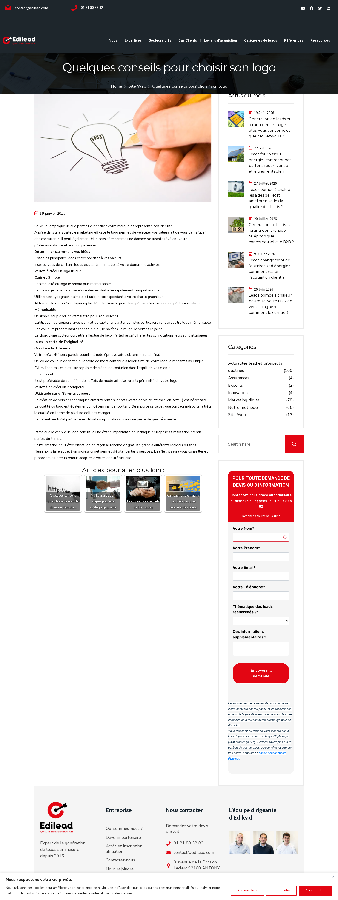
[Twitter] (320, 8)
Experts (235, 385)
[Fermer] (333, 876)
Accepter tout (315, 890)
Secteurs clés (160, 40)
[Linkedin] (328, 8)
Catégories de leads (260, 40)
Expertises (133, 40)
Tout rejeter (281, 890)
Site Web (137, 86)
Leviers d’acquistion (220, 40)
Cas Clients (187, 40)
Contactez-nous (120, 860)
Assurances (238, 378)
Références (293, 40)
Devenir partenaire (123, 837)
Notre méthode (243, 407)
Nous (113, 40)
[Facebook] (311, 8)
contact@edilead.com (31, 8)
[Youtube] (303, 8)
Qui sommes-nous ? (124, 828)
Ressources (320, 40)
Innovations (238, 392)
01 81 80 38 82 (92, 8)
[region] (169, 886)
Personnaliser (248, 890)
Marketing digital (244, 400)
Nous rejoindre (120, 869)
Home (116, 86)
